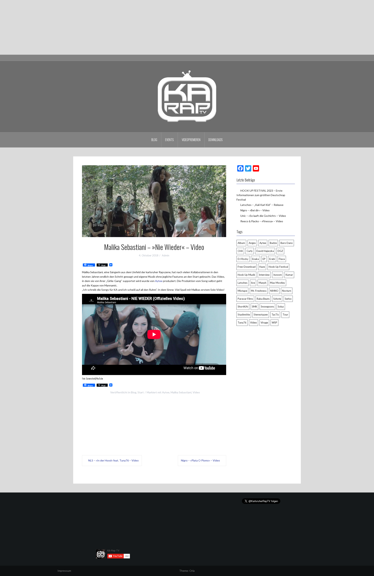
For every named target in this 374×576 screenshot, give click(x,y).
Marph (262, 282)
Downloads (215, 139)
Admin (165, 255)
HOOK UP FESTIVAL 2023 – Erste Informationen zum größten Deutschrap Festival (260, 195)
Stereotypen (261, 314)
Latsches (242, 282)
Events (169, 139)
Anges (252, 242)
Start (141, 392)
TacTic (275, 314)
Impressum (64, 570)
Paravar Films (245, 298)
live (253, 282)
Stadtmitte (244, 314)
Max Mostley (277, 282)
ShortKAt (243, 306)
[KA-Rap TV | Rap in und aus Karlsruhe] (187, 96)
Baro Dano (286, 242)
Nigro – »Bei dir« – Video (255, 210)
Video (196, 392)
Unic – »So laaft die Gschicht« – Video (263, 215)
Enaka (255, 258)
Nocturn (286, 290)
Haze (262, 266)
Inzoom (277, 274)
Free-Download (247, 266)
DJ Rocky (243, 258)
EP (264, 258)
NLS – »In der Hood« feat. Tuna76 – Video (113, 460)
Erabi (272, 258)
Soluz (281, 306)
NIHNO (274, 290)
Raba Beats (263, 298)
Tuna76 (242, 322)
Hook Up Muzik (246, 274)
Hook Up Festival (278, 266)
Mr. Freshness (258, 290)
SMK (254, 306)
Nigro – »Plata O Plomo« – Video (200, 460)
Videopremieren (191, 139)
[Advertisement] (117, 27)
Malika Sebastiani (181, 392)
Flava (282, 258)
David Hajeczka (265, 250)
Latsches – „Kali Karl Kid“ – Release (261, 204)
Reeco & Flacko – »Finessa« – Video (261, 221)
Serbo (288, 298)
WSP (274, 322)
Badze (273, 242)
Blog (154, 139)
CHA (240, 250)
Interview (264, 274)
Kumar (289, 274)
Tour (285, 314)
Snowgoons (267, 306)
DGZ (280, 250)
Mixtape (242, 290)
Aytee (158, 281)
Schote (277, 298)
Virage (264, 322)
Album (241, 242)
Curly (250, 250)
